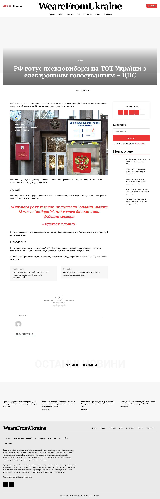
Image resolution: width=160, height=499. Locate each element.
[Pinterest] (131, 112)
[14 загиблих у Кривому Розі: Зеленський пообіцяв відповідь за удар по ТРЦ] (118, 201)
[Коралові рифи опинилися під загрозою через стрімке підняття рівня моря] (118, 191)
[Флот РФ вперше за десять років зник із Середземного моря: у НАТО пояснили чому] (99, 386)
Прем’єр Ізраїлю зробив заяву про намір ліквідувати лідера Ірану (81, 273)
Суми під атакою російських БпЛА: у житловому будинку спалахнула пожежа (136, 181)
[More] (142, 112)
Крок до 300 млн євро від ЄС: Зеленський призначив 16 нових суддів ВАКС (137, 403)
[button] (18, 6)
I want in (130, 138)
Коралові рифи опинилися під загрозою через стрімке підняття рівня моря (137, 191)
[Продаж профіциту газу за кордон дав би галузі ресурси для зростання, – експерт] (21, 386)
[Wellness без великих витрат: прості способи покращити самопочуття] (118, 171)
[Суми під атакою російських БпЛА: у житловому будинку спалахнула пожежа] (118, 181)
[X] (126, 112)
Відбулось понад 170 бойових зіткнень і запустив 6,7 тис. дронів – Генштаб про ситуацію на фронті (58, 404)
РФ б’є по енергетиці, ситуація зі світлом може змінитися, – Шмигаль (138, 162)
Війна (80, 61)
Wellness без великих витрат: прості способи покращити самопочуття (136, 171)
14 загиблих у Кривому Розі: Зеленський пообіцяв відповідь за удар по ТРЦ (137, 201)
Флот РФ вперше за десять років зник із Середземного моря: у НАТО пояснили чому (98, 404)
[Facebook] (120, 112)
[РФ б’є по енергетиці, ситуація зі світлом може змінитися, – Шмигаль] (118, 161)
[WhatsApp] (136, 112)
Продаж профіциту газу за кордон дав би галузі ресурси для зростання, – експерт (20, 403)
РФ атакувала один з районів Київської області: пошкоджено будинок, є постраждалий (30, 274)
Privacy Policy (140, 144)
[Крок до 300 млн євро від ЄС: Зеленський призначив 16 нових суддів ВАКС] (138, 386)
